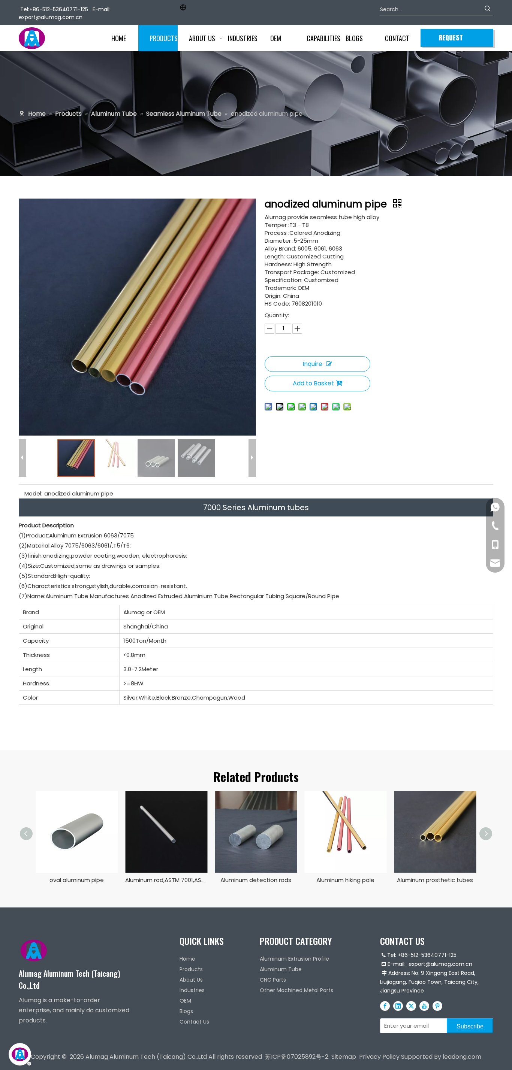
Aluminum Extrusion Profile (294, 959)
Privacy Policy (379, 1056)
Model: (33, 493)
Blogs (186, 1011)
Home (187, 959)
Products (191, 969)
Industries (192, 990)
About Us (191, 979)
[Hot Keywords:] (487, 9)
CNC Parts (273, 979)
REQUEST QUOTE (451, 40)
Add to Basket (313, 383)
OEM (185, 1000)
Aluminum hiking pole (345, 880)
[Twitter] (411, 1005)
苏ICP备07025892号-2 (296, 1056)
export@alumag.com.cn (50, 17)
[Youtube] (424, 1005)
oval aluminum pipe (76, 880)
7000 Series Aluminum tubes (256, 507)
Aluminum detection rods (255, 880)
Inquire (312, 364)
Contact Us (194, 1021)
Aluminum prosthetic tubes (435, 880)
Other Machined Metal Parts (296, 990)
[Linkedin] (398, 1005)
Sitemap (343, 1056)
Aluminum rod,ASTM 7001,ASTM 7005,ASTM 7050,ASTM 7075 (166, 880)
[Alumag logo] (34, 950)
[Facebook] (385, 1005)
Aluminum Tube (281, 969)
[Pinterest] (437, 1005)
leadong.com (462, 1056)
